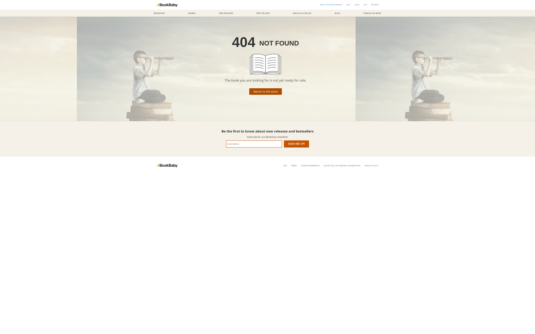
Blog (337, 13)
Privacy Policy (371, 165)
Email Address (233, 144)
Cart (365, 5)
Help (348, 5)
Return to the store (265, 91)
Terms (294, 165)
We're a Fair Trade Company (331, 5)
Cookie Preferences (310, 165)
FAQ (285, 165)
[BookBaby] (169, 5)
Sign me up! (296, 144)
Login (356, 5)
